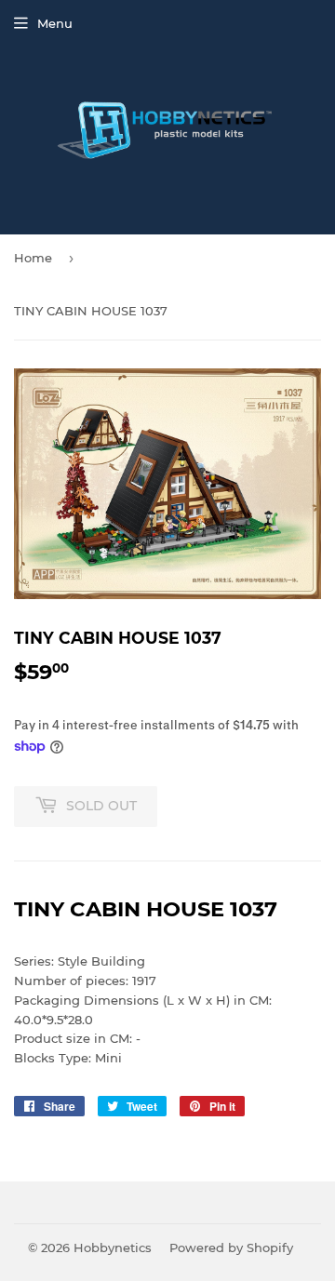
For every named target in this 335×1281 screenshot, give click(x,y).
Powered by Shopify (231, 1247)
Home (33, 257)
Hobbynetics (113, 1247)
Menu (55, 23)
